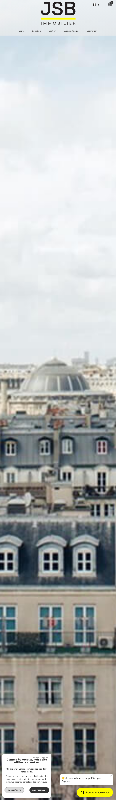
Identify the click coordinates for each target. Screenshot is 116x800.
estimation (92, 31)
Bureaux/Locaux (71, 31)
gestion (52, 31)
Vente (21, 31)
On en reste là (38, 757)
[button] (95, 792)
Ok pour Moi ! (39, 790)
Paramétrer (14, 790)
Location (36, 31)
